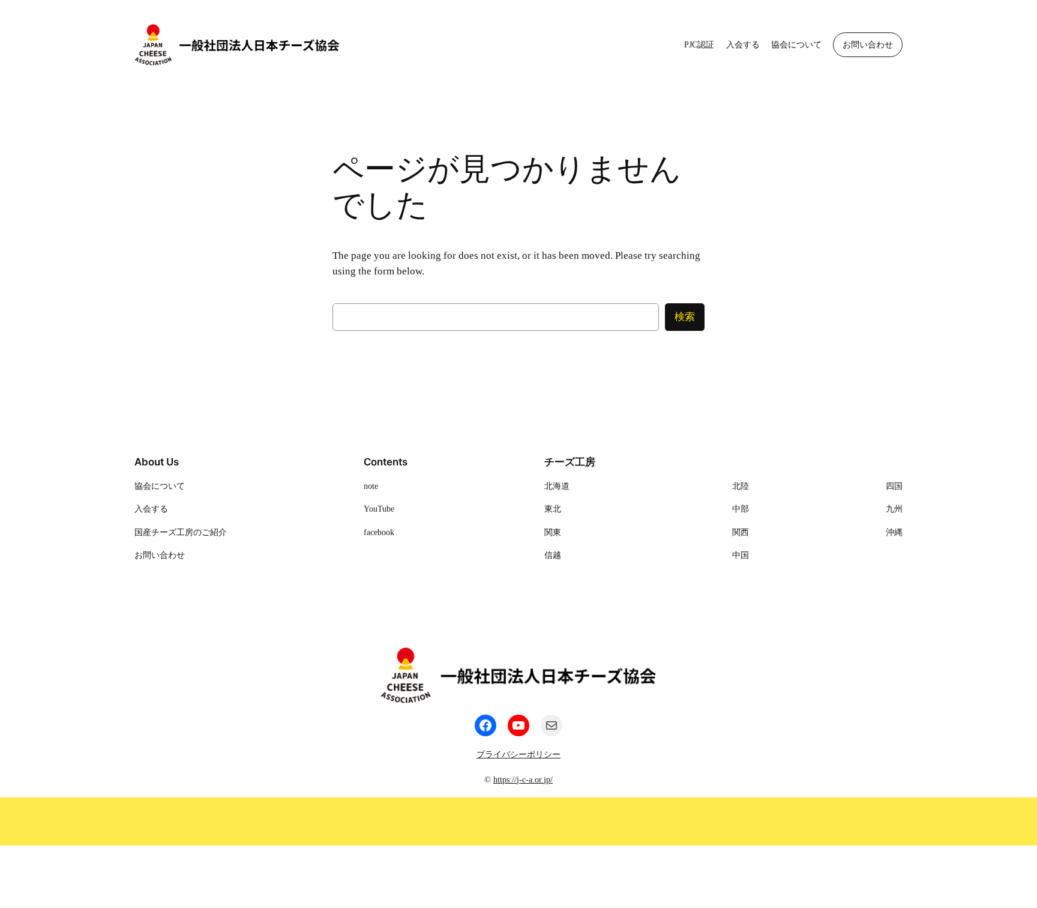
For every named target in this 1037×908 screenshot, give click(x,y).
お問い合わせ (868, 44)
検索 (685, 316)
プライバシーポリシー (518, 754)
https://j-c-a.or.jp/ (523, 779)
